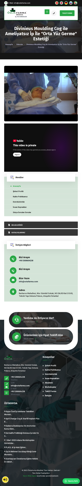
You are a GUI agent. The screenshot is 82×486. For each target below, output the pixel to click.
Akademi (49, 383)
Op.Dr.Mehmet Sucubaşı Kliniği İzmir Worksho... (20, 453)
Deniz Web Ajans (30, 476)
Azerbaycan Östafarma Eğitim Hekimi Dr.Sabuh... (21, 460)
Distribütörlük (19, 202)
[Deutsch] (66, 3)
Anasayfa (9, 44)
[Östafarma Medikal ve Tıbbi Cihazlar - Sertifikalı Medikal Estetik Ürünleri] (17, 11)
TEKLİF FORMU (28, 339)
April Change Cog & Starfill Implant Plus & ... (21, 420)
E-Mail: (19, 3)
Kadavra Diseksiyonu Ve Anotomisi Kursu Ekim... (19, 427)
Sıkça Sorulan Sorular (22, 212)
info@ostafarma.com (28, 281)
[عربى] (75, 3)
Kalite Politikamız (20, 197)
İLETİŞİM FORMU (29, 322)
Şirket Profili (18, 191)
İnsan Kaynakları (20, 207)
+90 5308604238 (22, 16)
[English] (61, 3)
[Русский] (71, 3)
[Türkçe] (57, 3)
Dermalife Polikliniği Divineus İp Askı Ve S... (21, 434)
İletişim (48, 395)
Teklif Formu (50, 391)
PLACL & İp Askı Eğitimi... (16, 447)
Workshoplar (50, 387)
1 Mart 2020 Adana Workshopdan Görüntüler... (19, 441)
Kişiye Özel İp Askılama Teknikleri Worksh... (19, 413)
